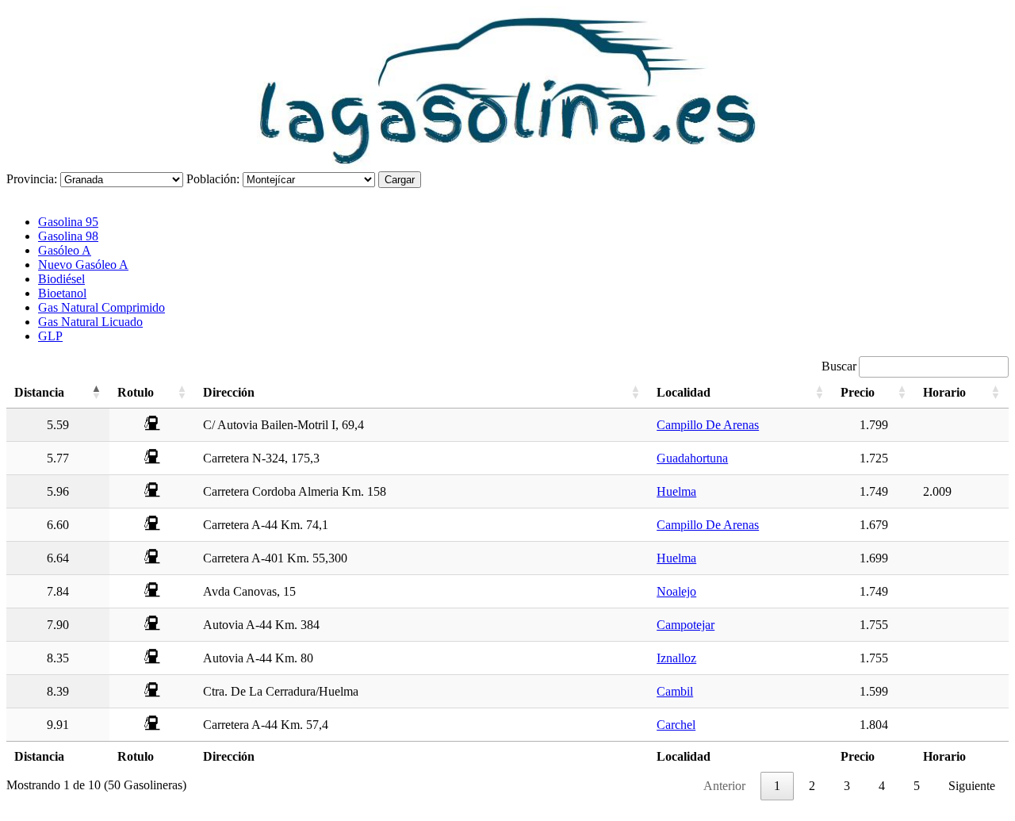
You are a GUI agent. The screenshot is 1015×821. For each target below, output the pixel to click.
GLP (50, 336)
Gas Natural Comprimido (101, 307)
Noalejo (676, 591)
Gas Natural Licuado (90, 321)
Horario (944, 392)
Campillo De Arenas (708, 425)
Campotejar (685, 624)
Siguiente (971, 785)
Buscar (839, 366)
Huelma (676, 491)
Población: (212, 179)
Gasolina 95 (68, 221)
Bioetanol (62, 293)
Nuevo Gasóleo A (83, 264)
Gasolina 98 (68, 236)
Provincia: (31, 179)
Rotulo (135, 392)
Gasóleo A (64, 250)
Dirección (229, 392)
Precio (858, 392)
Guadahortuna (692, 458)
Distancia (39, 392)
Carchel (676, 724)
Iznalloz (676, 658)
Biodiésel (61, 279)
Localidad (683, 392)
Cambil (675, 691)
